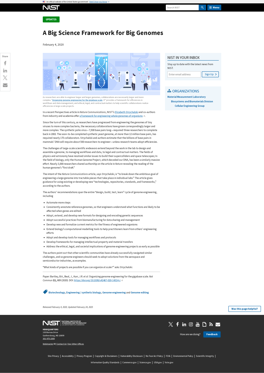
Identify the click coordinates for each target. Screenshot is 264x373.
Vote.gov (169, 362)
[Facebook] (5, 63)
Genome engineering (114, 292)
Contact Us (61, 344)
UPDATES (51, 19)
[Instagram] (191, 324)
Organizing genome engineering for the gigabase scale (77, 100)
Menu (216, 7)
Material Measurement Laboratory (186, 97)
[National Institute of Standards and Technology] (64, 323)
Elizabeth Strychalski (126, 112)
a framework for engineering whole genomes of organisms (111, 116)
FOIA (168, 356)
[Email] (5, 85)
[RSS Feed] (211, 324)
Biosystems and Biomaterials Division (192, 101)
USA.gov (158, 362)
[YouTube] (197, 324)
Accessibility (68, 356)
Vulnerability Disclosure (131, 356)
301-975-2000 (49, 338)
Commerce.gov (129, 362)
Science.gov (145, 362)
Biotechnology (57, 292)
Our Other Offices (76, 344)
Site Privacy (53, 356)
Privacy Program (84, 356)
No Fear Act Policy (154, 356)
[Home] (51, 7)
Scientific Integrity (205, 356)
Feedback (212, 334)
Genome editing (140, 292)
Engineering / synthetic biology (83, 292)
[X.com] (5, 78)
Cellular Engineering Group (190, 106)
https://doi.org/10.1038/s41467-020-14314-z (97, 280)
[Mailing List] (218, 324)
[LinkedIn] (184, 324)
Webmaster (48, 344)
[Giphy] (204, 324)
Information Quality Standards (105, 362)
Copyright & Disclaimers (106, 356)
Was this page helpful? (244, 308)
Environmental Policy (183, 356)
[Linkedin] (5, 71)
